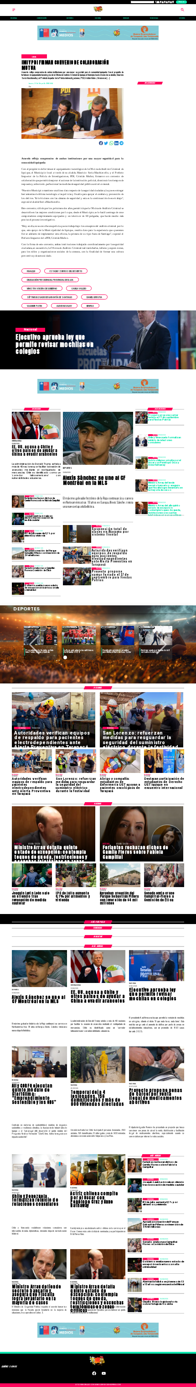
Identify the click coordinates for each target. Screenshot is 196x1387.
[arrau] (141, 485)
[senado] (18, 571)
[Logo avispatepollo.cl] (98, 11)
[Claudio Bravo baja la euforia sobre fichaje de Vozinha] (135, 1305)
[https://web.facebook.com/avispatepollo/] (94, 1374)
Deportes (31, 627)
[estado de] (141, 508)
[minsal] (135, 1285)
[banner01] (98, 40)
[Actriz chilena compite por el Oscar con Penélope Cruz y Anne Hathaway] (141, 463)
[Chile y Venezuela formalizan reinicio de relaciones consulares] (141, 440)
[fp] (141, 418)
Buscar (181, 2)
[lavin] (18, 519)
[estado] (18, 589)
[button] (31, 270)
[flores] (18, 501)
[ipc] (18, 536)
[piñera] (18, 554)
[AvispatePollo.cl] (14, 11)
